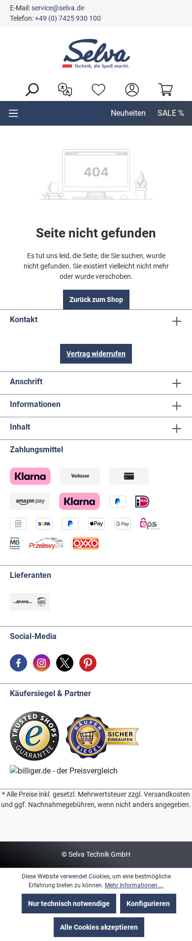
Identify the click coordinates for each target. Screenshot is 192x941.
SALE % (171, 113)
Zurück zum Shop (96, 299)
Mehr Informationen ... (134, 885)
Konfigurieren (148, 903)
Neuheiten (128, 113)
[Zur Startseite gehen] (96, 53)
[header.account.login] (129, 88)
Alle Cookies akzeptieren (99, 927)
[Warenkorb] (163, 88)
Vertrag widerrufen (96, 354)
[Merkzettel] (96, 88)
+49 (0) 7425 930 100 (68, 18)
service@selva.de (58, 8)
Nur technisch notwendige (69, 903)
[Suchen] (29, 88)
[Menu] (13, 113)
